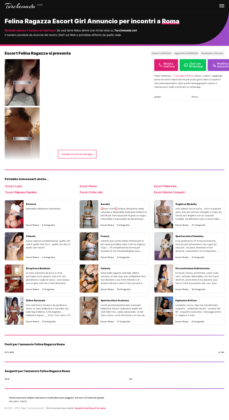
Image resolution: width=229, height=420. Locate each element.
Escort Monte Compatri (169, 192)
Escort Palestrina (165, 186)
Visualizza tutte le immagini (77, 154)
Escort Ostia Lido (91, 192)
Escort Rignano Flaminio (21, 192)
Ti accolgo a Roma (183, 75)
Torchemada (20, 6)
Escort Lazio (13, 186)
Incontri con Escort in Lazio (90, 408)
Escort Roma (88, 186)
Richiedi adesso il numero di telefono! (30, 30)
